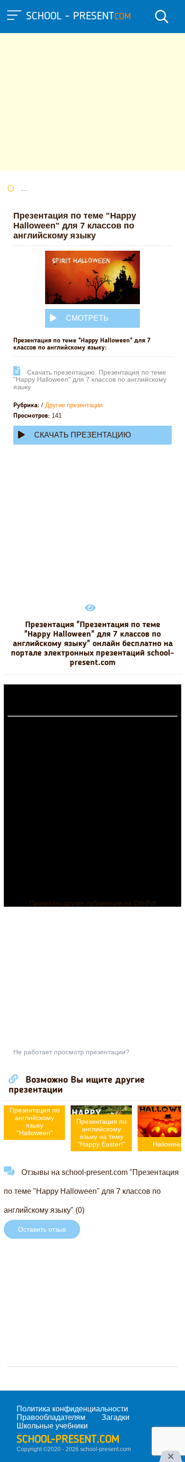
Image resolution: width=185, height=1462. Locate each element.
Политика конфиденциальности (72, 1409)
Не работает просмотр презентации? (71, 1052)
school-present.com (68, 1439)
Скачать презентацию (82, 435)
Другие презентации (73, 405)
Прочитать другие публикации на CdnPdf (92, 903)
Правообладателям (51, 1417)
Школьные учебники (52, 1426)
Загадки (116, 1417)
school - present (78, 16)
